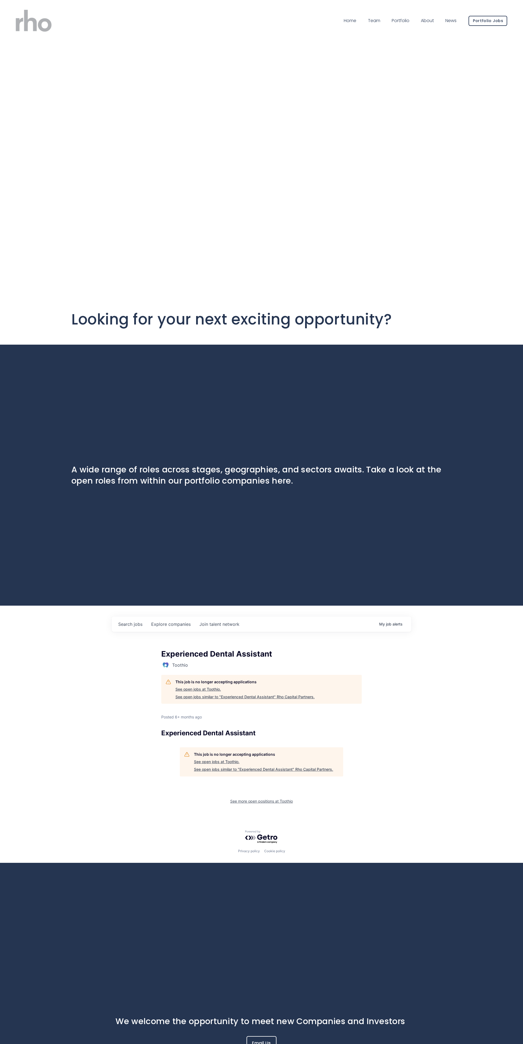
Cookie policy (274, 851)
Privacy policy (249, 851)
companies (171, 624)
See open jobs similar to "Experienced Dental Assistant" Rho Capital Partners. (245, 696)
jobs (130, 624)
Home (350, 20)
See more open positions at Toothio (261, 801)
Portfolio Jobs (488, 20)
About (427, 20)
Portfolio (400, 20)
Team (374, 20)
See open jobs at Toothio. (198, 689)
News (451, 20)
